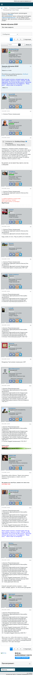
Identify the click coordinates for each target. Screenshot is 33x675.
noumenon (12, 408)
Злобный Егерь (14, 49)
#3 (30, 138)
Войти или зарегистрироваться (22, 1)
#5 (30, 226)
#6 (30, 259)
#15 (30, 610)
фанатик (11, 343)
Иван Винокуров (14, 368)
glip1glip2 (12, 594)
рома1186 (12, 94)
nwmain (11, 209)
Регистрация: (12, 54)
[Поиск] (19, 45)
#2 (30, 111)
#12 (30, 472)
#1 (30, 66)
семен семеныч (14, 274)
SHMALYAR (12, 455)
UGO (10, 121)
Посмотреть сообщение (26, 141)
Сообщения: (12, 55)
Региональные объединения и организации (19, 8)
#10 (30, 385)
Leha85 (11, 308)
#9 (30, 359)
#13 (30, 507)
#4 (30, 188)
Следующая (27, 39)
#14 (30, 560)
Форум (5, 8)
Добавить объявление (22, 657)
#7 (30, 291)
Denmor (11, 243)
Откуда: (11, 56)
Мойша (11, 543)
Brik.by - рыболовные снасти (23, 654)
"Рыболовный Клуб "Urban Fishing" (11, 9)
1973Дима (12, 171)
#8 (30, 325)
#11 (30, 424)
